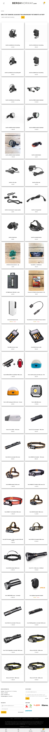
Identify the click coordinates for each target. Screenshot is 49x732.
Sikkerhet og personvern (27, 718)
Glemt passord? (21, 712)
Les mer (46, 698)
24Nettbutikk (26, 726)
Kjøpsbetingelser (17, 718)
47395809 (6, 692)
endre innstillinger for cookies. (36, 724)
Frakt (12, 718)
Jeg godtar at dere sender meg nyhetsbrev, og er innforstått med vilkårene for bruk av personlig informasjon (36, 695)
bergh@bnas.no (7, 694)
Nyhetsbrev (36, 718)
